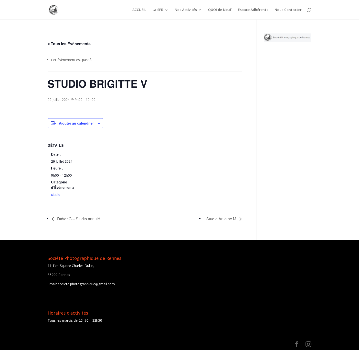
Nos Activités (186, 10)
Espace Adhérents (253, 10)
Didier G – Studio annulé (78, 219)
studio (55, 194)
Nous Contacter (288, 10)
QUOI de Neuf (220, 10)
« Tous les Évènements (69, 43)
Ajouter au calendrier (76, 123)
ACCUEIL (139, 10)
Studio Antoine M (221, 219)
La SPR (157, 10)
